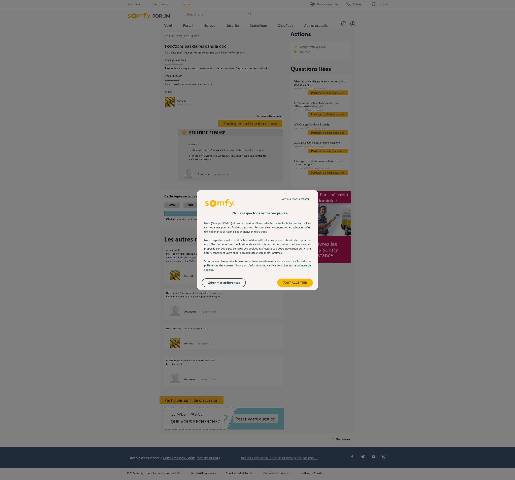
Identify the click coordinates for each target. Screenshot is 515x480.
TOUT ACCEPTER (295, 282)
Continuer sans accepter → (296, 198)
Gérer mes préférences (224, 282)
